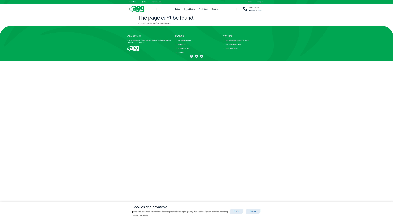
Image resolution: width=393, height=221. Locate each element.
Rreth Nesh (203, 9)
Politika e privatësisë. (140, 216)
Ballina (177, 9)
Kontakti (215, 9)
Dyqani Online (189, 9)
